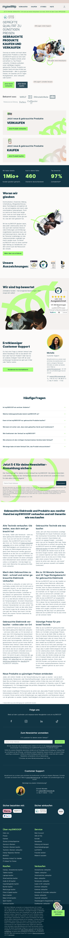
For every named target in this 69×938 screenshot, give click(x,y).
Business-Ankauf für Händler (12, 858)
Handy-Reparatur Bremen (11, 853)
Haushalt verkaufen (41, 898)
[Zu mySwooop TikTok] (57, 721)
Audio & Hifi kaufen (9, 881)
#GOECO (6, 855)
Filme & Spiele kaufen (10, 892)
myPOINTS (38, 850)
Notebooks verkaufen (41, 881)
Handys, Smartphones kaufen (13, 870)
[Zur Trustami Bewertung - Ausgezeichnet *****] (43, 264)
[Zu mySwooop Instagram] (26, 721)
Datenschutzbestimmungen (47, 487)
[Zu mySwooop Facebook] (11, 721)
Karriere (5, 839)
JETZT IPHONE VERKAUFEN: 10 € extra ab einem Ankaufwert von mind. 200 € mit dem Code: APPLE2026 (34, 11)
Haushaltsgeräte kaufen (11, 884)
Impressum (11, 935)
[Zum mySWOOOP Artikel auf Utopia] (30, 97)
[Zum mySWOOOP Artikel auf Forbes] (23, 102)
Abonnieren (61, 483)
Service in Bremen (9, 844)
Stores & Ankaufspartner (11, 841)
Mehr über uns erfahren (12, 253)
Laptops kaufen (8, 875)
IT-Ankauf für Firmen (9, 861)
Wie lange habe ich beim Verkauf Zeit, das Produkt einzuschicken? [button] (26, 446)
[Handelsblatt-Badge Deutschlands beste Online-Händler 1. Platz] (53, 264)
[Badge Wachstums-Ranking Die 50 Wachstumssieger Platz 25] (34, 264)
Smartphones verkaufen (42, 870)
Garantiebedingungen (41, 847)
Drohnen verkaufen (40, 887)
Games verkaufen (40, 895)
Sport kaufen (7, 901)
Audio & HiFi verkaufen (42, 884)
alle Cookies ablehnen (27, 929)
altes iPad (15, 659)
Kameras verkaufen (41, 889)
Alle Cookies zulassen (58, 913)
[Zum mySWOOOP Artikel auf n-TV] (52, 97)
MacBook (24, 661)
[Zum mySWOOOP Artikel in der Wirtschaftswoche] (41, 97)
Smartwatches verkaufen (42, 875)
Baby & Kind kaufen (9, 898)
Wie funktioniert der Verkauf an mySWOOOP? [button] (19, 433)
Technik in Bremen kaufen (11, 847)
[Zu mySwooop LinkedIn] (41, 721)
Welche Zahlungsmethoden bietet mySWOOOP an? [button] (21, 414)
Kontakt (37, 839)
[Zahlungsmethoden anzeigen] (8, 811)
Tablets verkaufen (40, 872)
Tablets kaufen (8, 872)
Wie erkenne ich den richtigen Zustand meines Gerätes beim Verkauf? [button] (28, 440)
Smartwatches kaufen (10, 878)
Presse (5, 836)
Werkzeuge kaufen (9, 889)
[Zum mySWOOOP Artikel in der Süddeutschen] (11, 102)
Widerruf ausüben (40, 855)
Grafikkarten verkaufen (42, 903)
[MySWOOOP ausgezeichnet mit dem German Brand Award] (62, 264)
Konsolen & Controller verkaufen (45, 892)
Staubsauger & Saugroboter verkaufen (47, 901)
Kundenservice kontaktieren (18, 369)
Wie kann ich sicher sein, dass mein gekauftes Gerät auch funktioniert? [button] (28, 427)
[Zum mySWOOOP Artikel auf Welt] (23, 97)
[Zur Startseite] (9, 6)
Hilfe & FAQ (38, 836)
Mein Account (39, 833)
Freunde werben (40, 853)
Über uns (6, 833)
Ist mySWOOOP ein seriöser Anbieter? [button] (16, 407)
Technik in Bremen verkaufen (12, 850)
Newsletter (38, 841)
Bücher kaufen (8, 887)
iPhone (5, 659)
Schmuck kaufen (8, 903)
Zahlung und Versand (41, 844)
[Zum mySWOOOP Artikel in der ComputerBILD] (32, 102)
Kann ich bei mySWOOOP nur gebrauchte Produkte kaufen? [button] (24, 420)
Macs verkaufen (39, 878)
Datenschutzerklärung (38, 933)
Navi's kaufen (7, 895)
